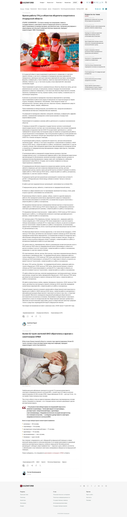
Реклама (88, 500)
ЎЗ (102, 2)
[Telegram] (32, 316)
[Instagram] (23, 316)
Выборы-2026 (80, 9)
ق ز (100, 2)
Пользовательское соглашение (61, 494)
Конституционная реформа (68, 9)
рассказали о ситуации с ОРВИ (54, 453)
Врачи (64, 462)
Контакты (88, 497)
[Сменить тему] (82, 2)
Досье (49, 9)
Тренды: (22, 9)
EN (94, 2)
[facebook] (91, 486)
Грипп (43, 462)
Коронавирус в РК (56, 313)
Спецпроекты (56, 9)
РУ (92, 2)
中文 (97, 2)
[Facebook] (36, 316)
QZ (90, 2)
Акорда (27, 9)
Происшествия (24, 494)
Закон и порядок (42, 9)
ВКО (38, 462)
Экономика (23, 503)
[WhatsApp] (28, 316)
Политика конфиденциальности (61, 497)
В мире (22, 506)
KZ (87, 2)
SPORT (75, 2)
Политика (22, 497)
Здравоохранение (28, 313)
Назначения (33, 9)
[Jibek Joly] (98, 9)
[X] (40, 316)
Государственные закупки (60, 506)
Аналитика (68, 2)
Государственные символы (60, 500)
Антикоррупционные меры (60, 503)
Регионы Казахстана (54, 462)
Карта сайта (89, 494)
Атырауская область (43, 313)
